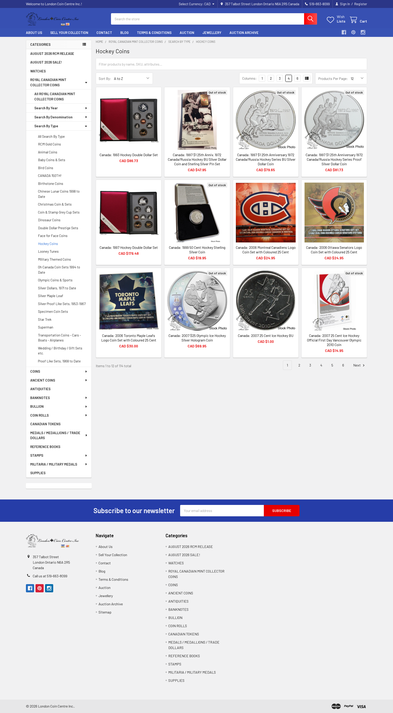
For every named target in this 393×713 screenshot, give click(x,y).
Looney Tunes (48, 251)
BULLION (37, 406)
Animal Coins (47, 152)
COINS (35, 371)
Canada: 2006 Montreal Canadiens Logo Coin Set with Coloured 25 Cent (266, 249)
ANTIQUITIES (40, 389)
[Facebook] (344, 32)
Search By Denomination (53, 117)
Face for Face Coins (53, 236)
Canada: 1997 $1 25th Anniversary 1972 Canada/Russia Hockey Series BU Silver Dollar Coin (265, 159)
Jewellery (211, 33)
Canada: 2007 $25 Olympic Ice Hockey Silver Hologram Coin (197, 337)
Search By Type (46, 126)
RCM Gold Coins (49, 144)
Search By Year (46, 108)
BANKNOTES (40, 398)
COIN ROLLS (39, 415)
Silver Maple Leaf (50, 296)
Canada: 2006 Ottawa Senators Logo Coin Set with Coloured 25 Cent (334, 249)
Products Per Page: (333, 78)
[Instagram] (363, 32)
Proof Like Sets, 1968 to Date (59, 361)
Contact (104, 33)
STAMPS (36, 455)
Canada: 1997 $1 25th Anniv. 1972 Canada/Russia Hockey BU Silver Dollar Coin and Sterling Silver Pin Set (197, 159)
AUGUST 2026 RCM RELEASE (52, 53)
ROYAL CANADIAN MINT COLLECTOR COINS (48, 82)
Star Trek (44, 319)
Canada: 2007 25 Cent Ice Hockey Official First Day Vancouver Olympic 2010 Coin (334, 340)
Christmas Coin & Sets (55, 204)
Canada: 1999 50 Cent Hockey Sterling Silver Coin (197, 249)
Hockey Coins (48, 244)
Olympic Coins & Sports (55, 280)
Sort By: (105, 78)
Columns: (249, 78)
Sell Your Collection (69, 33)
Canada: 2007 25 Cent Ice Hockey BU (265, 335)
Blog (124, 33)
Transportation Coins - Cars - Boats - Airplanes (59, 337)
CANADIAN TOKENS (45, 424)
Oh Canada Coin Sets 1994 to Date (59, 269)
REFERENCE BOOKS (45, 447)
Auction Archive (244, 33)
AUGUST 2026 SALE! (46, 62)
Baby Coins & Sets (51, 160)
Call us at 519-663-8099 (50, 576)
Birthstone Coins (50, 183)
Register (360, 4)
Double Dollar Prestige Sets (58, 228)
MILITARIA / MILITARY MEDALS (53, 464)
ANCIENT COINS (42, 380)
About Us (34, 33)
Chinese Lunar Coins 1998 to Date (59, 194)
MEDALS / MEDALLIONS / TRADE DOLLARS (55, 435)
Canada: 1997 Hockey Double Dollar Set (129, 247)
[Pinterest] (353, 32)
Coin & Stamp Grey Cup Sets (59, 212)
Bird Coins (45, 168)
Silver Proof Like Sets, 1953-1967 (62, 304)
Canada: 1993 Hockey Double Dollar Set (129, 155)
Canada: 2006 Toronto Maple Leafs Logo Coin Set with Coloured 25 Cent (128, 337)
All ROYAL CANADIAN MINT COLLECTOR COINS (54, 96)
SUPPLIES (37, 473)
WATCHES (38, 71)
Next (357, 365)
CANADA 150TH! (50, 175)
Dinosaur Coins (49, 220)
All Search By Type (51, 136)
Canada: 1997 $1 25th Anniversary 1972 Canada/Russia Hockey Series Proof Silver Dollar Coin (334, 159)
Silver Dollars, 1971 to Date (57, 288)
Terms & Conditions (154, 33)
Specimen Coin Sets (53, 311)
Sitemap (104, 612)
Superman (45, 327)
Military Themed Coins (54, 259)
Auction (187, 33)
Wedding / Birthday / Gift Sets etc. (60, 350)
